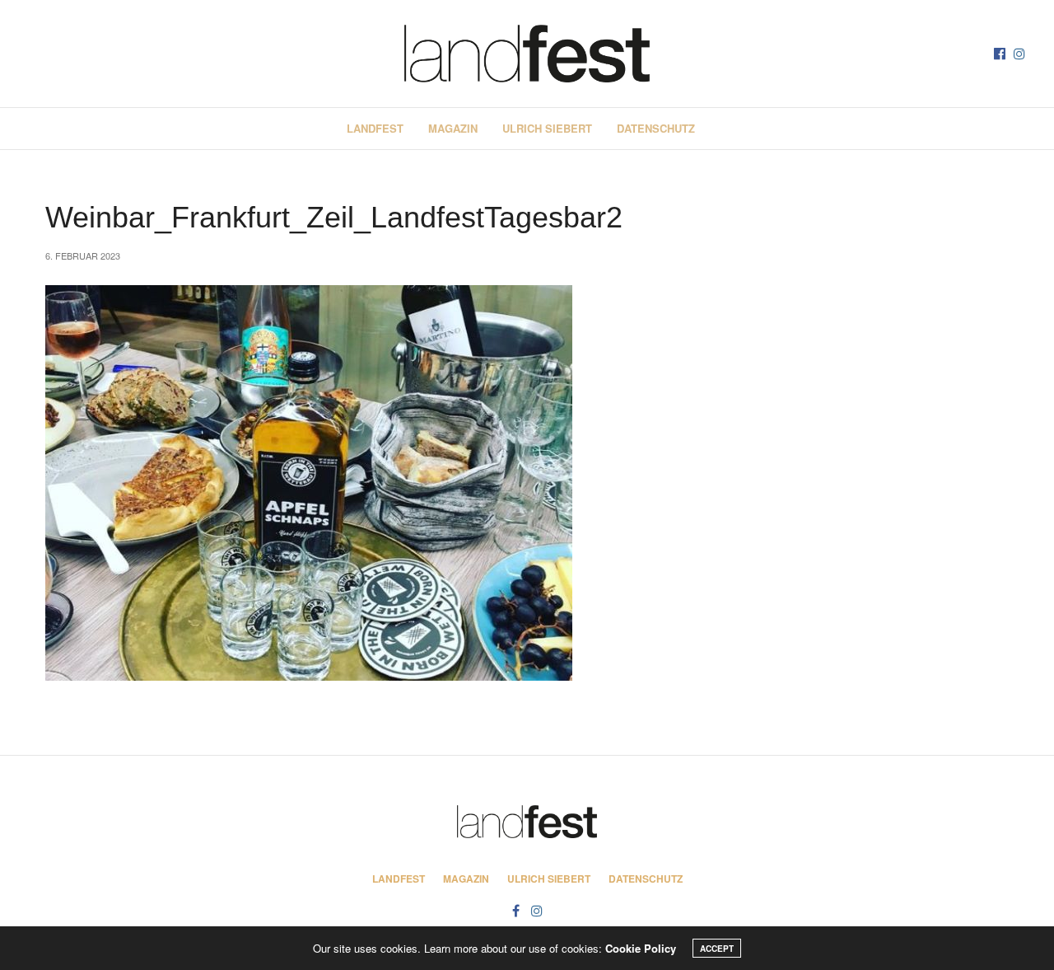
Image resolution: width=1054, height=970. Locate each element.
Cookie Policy (640, 948)
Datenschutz (656, 128)
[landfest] (527, 53)
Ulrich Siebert (547, 128)
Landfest (375, 128)
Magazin (453, 128)
